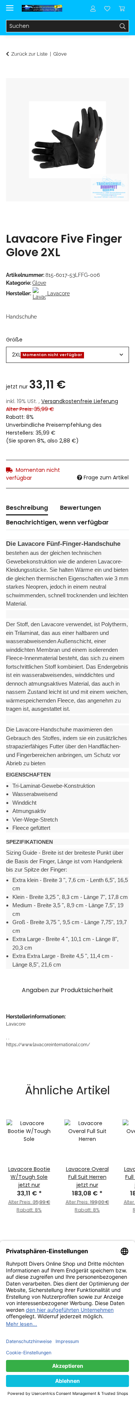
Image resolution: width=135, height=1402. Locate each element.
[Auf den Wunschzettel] (113, 92)
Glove (39, 283)
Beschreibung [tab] (27, 507)
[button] (93, 8)
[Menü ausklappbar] (10, 4)
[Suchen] (123, 26)
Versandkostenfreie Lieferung (79, 401)
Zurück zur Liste (29, 54)
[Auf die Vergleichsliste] (94, 92)
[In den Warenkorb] (12, 74)
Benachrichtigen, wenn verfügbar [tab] (57, 522)
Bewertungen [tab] (80, 507)
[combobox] (67, 355)
